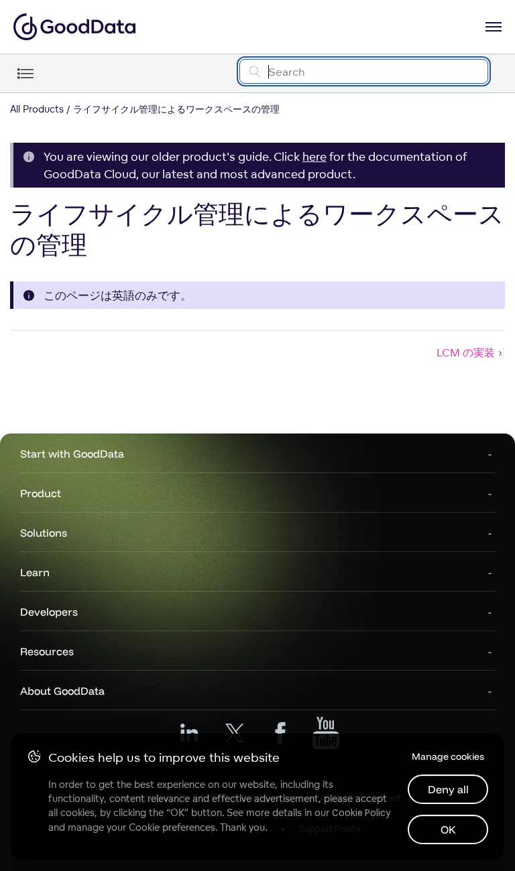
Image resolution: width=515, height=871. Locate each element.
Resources (47, 651)
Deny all (448, 789)
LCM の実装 (466, 352)
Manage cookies (448, 756)
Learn (35, 572)
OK (448, 829)
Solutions (43, 532)
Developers (49, 611)
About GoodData (62, 690)
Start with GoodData (72, 453)
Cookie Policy (361, 813)
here (314, 156)
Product (40, 493)
